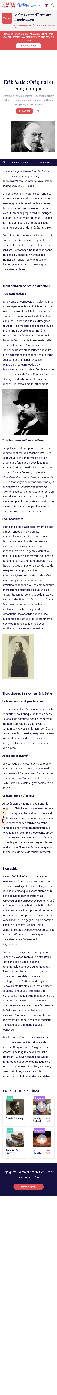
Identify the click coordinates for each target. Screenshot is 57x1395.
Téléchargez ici (24, 26)
